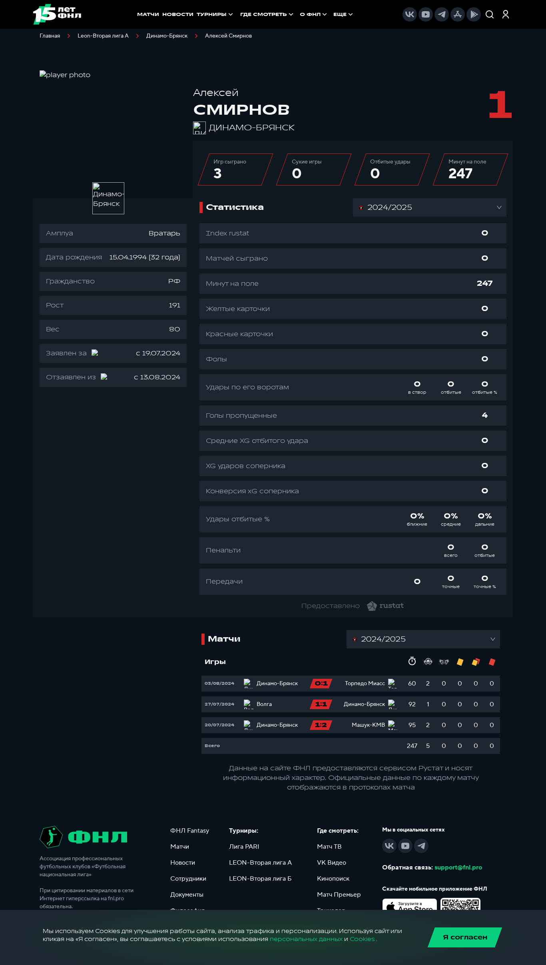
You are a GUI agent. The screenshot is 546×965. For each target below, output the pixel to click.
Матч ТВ (329, 847)
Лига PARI (244, 847)
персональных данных (306, 939)
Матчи (179, 847)
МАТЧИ (148, 14)
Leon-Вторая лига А (103, 36)
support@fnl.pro (458, 867)
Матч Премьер (339, 895)
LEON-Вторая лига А (260, 863)
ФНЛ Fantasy (189, 831)
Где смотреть (263, 14)
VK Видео (331, 863)
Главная (50, 36)
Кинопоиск (333, 879)
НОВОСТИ (177, 14)
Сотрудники (188, 879)
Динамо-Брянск (166, 36)
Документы (186, 895)
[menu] (297, 14)
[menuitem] (267, 14)
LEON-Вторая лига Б (260, 879)
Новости (182, 863)
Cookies (362, 939)
